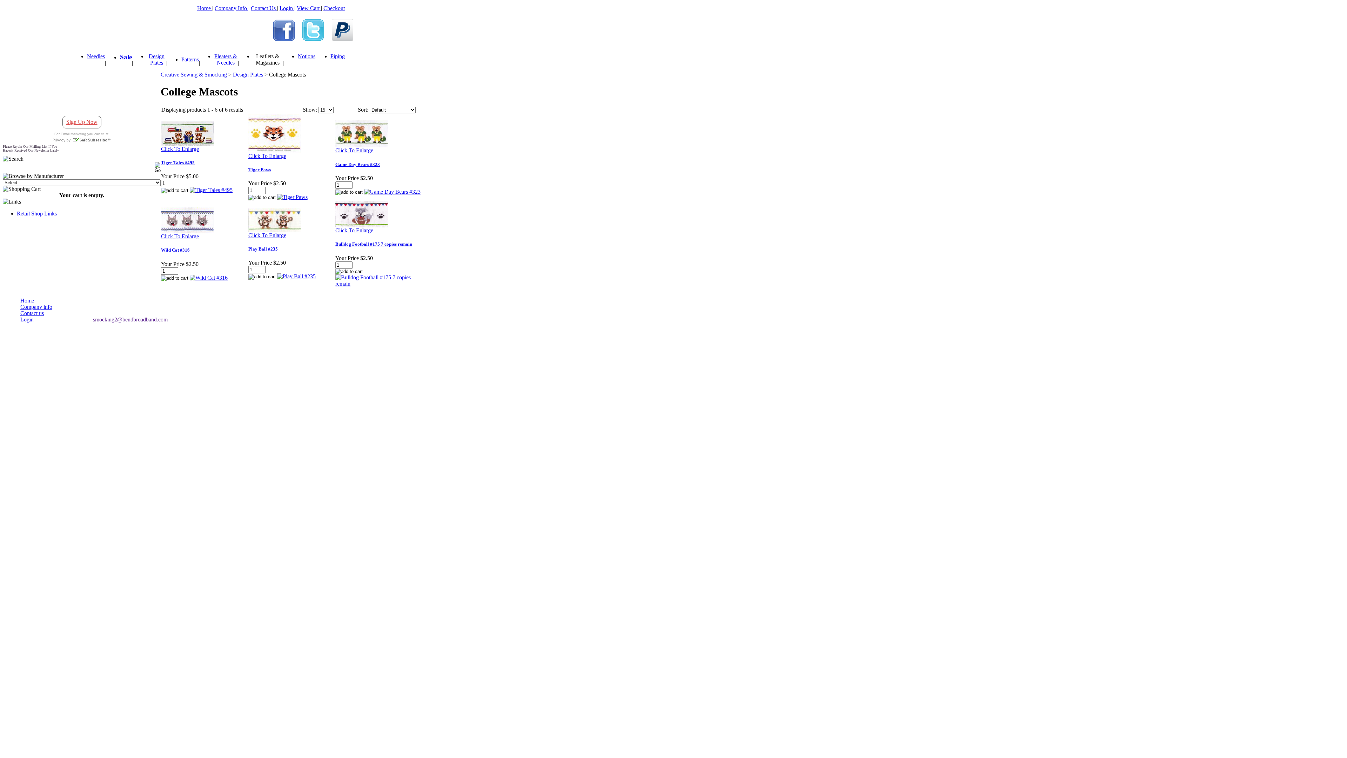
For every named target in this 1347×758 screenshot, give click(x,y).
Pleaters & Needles (225, 59)
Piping (337, 56)
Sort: (363, 110)
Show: (310, 110)
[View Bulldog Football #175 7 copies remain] (378, 284)
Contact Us (264, 8)
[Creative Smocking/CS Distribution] (284, 39)
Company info (36, 307)
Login (287, 8)
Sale (126, 57)
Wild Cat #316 (175, 250)
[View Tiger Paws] (292, 197)
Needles (96, 56)
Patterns (190, 59)
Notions (306, 56)
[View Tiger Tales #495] (211, 190)
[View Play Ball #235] (296, 276)
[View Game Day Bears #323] (392, 192)
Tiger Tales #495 (178, 162)
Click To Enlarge (180, 149)
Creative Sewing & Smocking (194, 75)
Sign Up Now (82, 122)
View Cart (309, 8)
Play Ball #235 (263, 249)
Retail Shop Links (37, 214)
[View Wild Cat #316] (209, 278)
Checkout (334, 8)
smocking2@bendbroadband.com (130, 320)
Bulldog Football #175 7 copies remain (373, 244)
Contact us (32, 313)
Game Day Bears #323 (357, 164)
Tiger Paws (259, 169)
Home (204, 8)
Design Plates (157, 59)
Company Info (231, 8)
